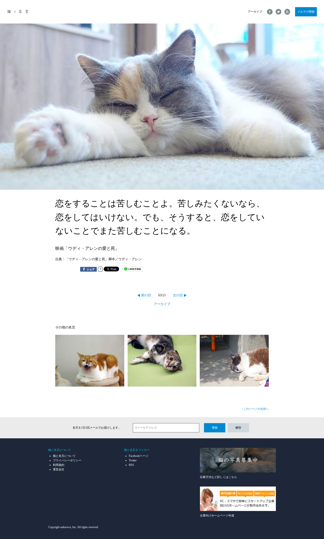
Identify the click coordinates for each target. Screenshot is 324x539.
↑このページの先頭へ (255, 409)
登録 (215, 427)
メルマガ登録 (306, 11)
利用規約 (58, 465)
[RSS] (287, 12)
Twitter (133, 460)
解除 (238, 427)
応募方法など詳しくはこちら (218, 477)
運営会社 (58, 469)
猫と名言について (64, 456)
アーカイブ (255, 11)
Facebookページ (138, 456)
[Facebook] (270, 12)
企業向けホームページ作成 (217, 515)
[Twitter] (279, 12)
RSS (131, 465)
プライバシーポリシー (67, 460)
